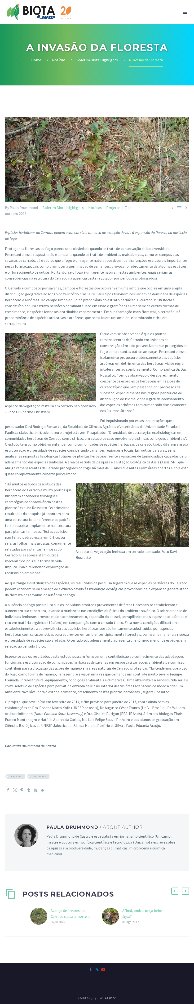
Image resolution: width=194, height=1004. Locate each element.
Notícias (95, 207)
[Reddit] (42, 790)
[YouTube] (103, 969)
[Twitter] (15, 790)
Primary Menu (185, 12)
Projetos (113, 207)
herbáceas (39, 776)
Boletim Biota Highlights (63, 207)
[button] (174, 891)
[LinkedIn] (35, 790)
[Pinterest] (22, 790)
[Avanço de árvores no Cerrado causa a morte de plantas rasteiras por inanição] (40, 916)
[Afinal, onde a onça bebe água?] (112, 916)
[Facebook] (8, 790)
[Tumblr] (29, 790)
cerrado (16, 776)
